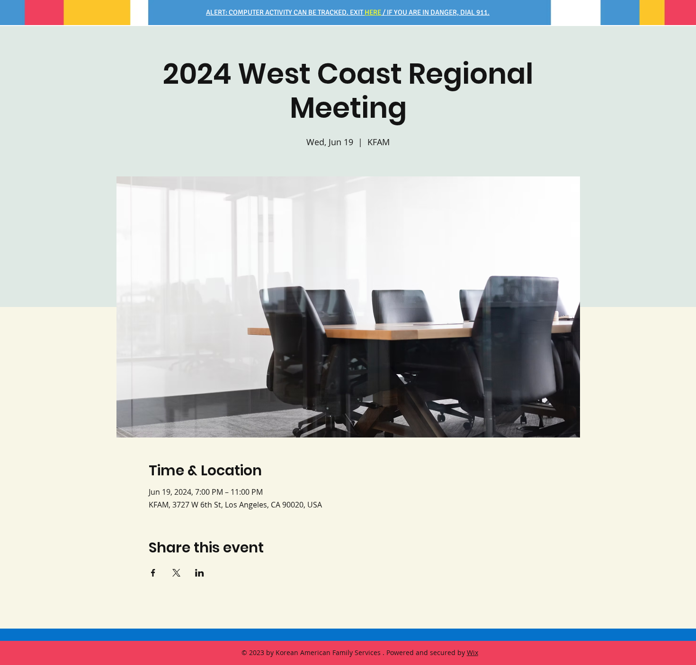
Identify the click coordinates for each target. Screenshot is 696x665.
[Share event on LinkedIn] (199, 573)
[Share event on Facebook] (153, 573)
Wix (472, 652)
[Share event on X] (176, 573)
